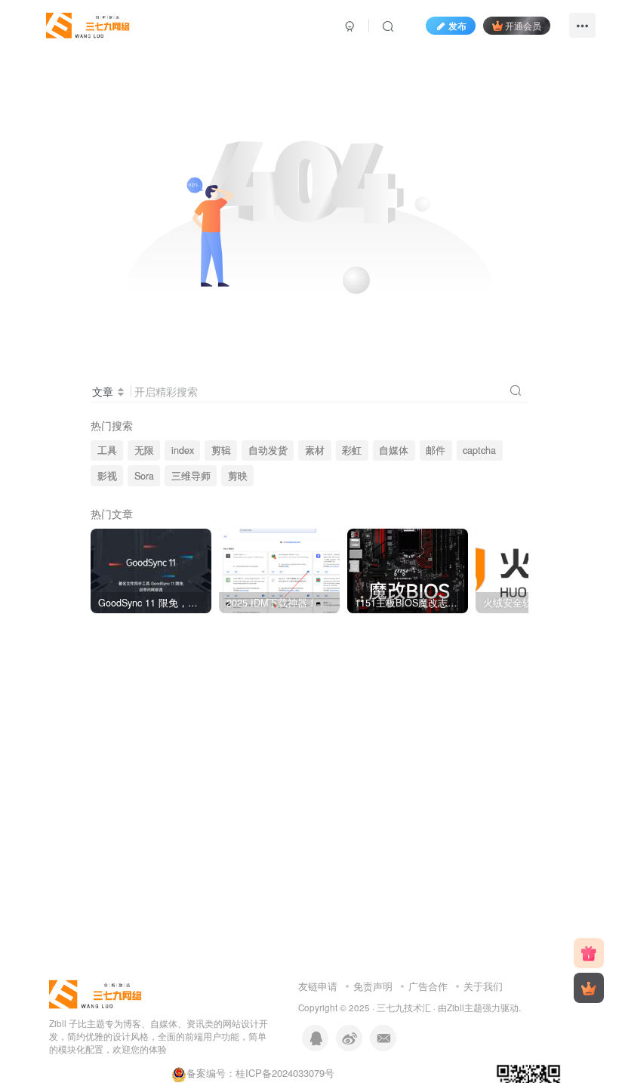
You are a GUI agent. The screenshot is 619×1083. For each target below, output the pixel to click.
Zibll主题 (464, 1007)
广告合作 (428, 986)
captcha (479, 450)
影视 (107, 476)
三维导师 (191, 476)
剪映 (238, 476)
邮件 (435, 450)
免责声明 (373, 986)
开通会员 (523, 25)
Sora (144, 476)
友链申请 (317, 986)
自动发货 (268, 450)
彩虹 (352, 450)
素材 (315, 450)
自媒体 (393, 450)
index (182, 450)
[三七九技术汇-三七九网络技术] (88, 23)
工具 (107, 450)
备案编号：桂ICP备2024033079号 (260, 1073)
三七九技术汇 (404, 1007)
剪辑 (221, 450)
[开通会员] (589, 988)
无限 (144, 450)
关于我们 (483, 986)
